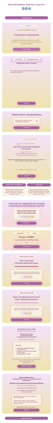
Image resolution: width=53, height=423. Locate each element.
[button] (26, 103)
